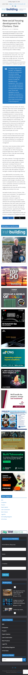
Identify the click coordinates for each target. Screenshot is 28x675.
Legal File (3, 514)
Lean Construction (5, 509)
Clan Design (19, 672)
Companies (3, 502)
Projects (3, 505)
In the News (4, 519)
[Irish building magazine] (14, 9)
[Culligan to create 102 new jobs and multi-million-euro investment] (7, 602)
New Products (4, 512)
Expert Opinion (4, 507)
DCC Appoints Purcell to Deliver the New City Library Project (19, 592)
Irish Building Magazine (6, 516)
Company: (4, 563)
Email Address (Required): (9, 544)
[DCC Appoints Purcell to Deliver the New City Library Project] (7, 592)
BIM (2, 500)
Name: (3, 554)
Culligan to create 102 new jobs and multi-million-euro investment (17, 4)
